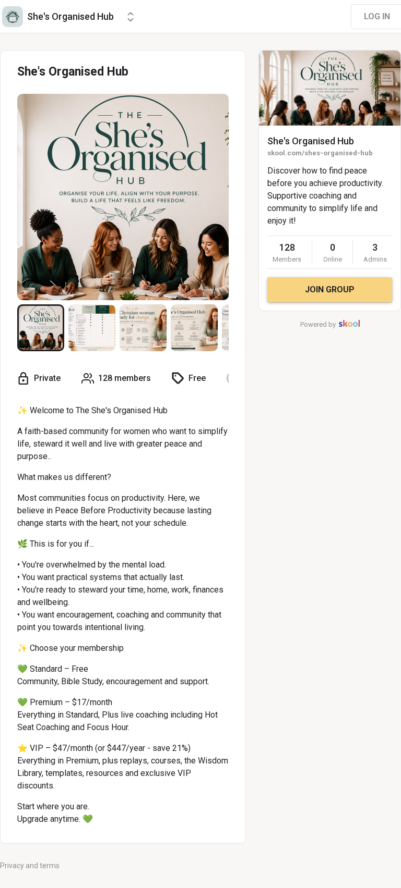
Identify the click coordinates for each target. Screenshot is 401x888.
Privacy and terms (30, 865)
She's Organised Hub (310, 140)
